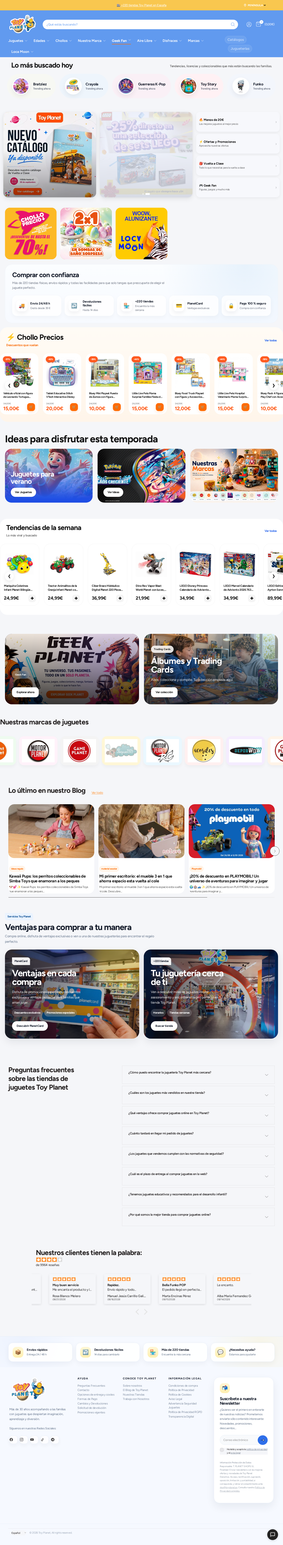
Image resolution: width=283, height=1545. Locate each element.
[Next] (274, 851)
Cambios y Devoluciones (92, 1403)
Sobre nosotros (132, 1385)
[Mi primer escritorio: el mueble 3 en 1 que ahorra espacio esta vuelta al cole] (141, 831)
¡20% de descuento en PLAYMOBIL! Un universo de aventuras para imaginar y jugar (229, 878)
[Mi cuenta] (249, 24)
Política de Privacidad (181, 1390)
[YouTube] (34, 1440)
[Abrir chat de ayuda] (272, 1534)
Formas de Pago (87, 1399)
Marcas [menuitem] (194, 41)
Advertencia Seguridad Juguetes (182, 1405)
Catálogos (235, 40)
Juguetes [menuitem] (15, 41)
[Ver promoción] (49, 154)
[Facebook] (13, 1440)
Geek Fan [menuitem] (119, 41)
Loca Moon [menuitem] (20, 52)
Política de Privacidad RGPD (185, 1412)
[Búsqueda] (233, 24)
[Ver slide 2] (149, 194)
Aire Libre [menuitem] (144, 41)
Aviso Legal (175, 1399)
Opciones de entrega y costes (96, 1394)
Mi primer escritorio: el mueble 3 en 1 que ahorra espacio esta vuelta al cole (135, 878)
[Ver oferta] (146, 154)
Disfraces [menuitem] (170, 41)
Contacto (83, 1390)
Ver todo (97, 792)
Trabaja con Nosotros (136, 1399)
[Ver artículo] (234, 476)
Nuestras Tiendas (134, 1394)
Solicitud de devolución (91, 1408)
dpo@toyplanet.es (228, 1487)
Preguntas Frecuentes (91, 1385)
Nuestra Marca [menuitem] (90, 41)
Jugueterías (240, 48)
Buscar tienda (164, 1026)
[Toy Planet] (59, 750)
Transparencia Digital (181, 1416)
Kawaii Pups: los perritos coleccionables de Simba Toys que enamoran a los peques (47, 878)
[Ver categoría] (31, 233)
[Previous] (8, 851)
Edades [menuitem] (39, 41)
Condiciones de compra (183, 1385)
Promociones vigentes (91, 1412)
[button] (138, 1312)
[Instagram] (24, 1440)
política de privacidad (256, 1449)
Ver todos (271, 340)
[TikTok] (44, 1440)
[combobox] (140, 24)
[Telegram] (55, 1440)
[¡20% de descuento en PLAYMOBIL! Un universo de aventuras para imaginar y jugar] (232, 831)
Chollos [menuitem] (62, 41)
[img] (143, 1259)
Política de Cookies (180, 1394)
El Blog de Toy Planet (135, 1390)
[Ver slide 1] (144, 194)
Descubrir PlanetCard (30, 1026)
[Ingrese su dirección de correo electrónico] (263, 1440)
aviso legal (235, 1453)
